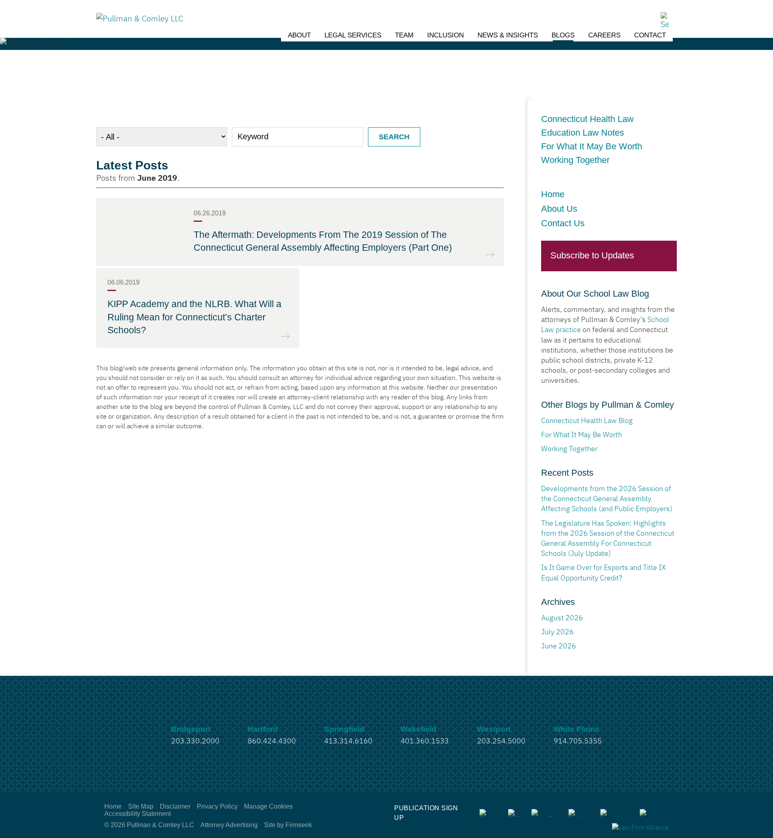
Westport (494, 729)
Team (404, 35)
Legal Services (352, 35)
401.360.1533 (425, 741)
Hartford (263, 729)
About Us (559, 209)
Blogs (563, 35)
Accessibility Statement (137, 813)
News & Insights (507, 35)
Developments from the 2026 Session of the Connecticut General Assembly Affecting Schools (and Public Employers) (606, 499)
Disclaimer (175, 806)
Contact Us (563, 223)
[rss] (513, 813)
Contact (650, 35)
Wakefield (418, 729)
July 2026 (557, 632)
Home (552, 194)
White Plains (576, 729)
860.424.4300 (272, 741)
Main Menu (360, 10)
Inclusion (445, 35)
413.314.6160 (348, 741)
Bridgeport (191, 729)
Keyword (253, 136)
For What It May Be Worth (591, 146)
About (299, 35)
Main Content (356, 10)
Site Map (140, 806)
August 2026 (562, 618)
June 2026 (558, 646)
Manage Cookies (268, 806)
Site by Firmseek (288, 824)
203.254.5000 (501, 741)
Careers (604, 35)
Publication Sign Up (426, 813)
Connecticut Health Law (587, 119)
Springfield (344, 729)
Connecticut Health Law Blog (587, 421)
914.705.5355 (578, 741)
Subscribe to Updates (592, 255)
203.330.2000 (195, 741)
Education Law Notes (585, 133)
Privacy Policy (217, 806)
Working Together (575, 160)
